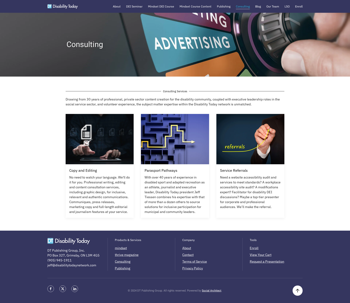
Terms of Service (194, 261)
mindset (121, 248)
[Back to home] (62, 6)
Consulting (243, 6)
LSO (287, 6)
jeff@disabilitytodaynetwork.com (71, 265)
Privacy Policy (192, 268)
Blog (258, 6)
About (117, 6)
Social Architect (211, 291)
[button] (298, 290)
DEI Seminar (134, 6)
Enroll (299, 6)
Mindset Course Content (195, 6)
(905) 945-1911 (59, 260)
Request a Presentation (267, 261)
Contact (188, 255)
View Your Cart (260, 255)
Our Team (272, 6)
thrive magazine (127, 255)
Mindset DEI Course (161, 6)
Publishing (223, 6)
